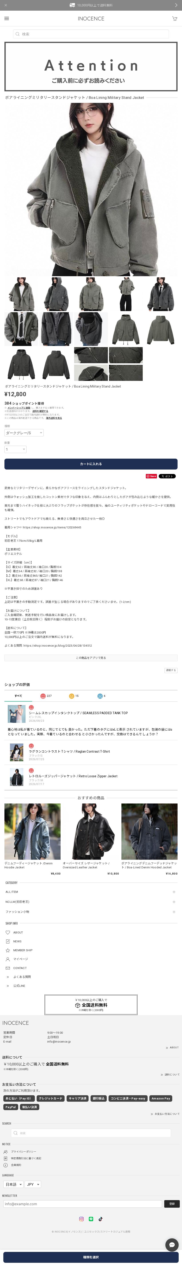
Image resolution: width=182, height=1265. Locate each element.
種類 (7, 426)
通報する (171, 670)
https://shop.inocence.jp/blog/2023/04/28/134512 (58, 645)
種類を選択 (91, 1257)
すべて (18, 695)
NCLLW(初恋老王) (17, 901)
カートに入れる (91, 464)
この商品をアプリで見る (91, 657)
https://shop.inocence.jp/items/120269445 (52, 527)
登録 (172, 1203)
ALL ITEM (12, 891)
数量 (7, 442)
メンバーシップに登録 (19, 407)
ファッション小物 (17, 911)
